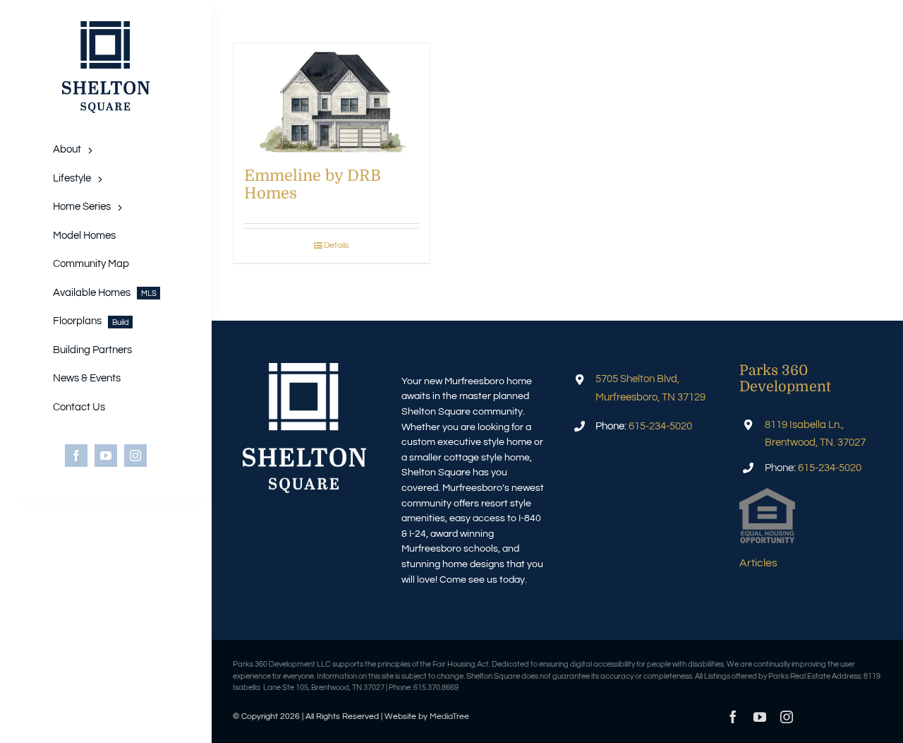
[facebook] (76, 455)
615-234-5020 (660, 426)
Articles (758, 563)
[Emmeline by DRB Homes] (332, 98)
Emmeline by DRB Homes (312, 184)
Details (336, 245)
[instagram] (135, 455)
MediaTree (449, 716)
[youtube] (106, 455)
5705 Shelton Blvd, (637, 379)
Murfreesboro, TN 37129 (650, 397)
